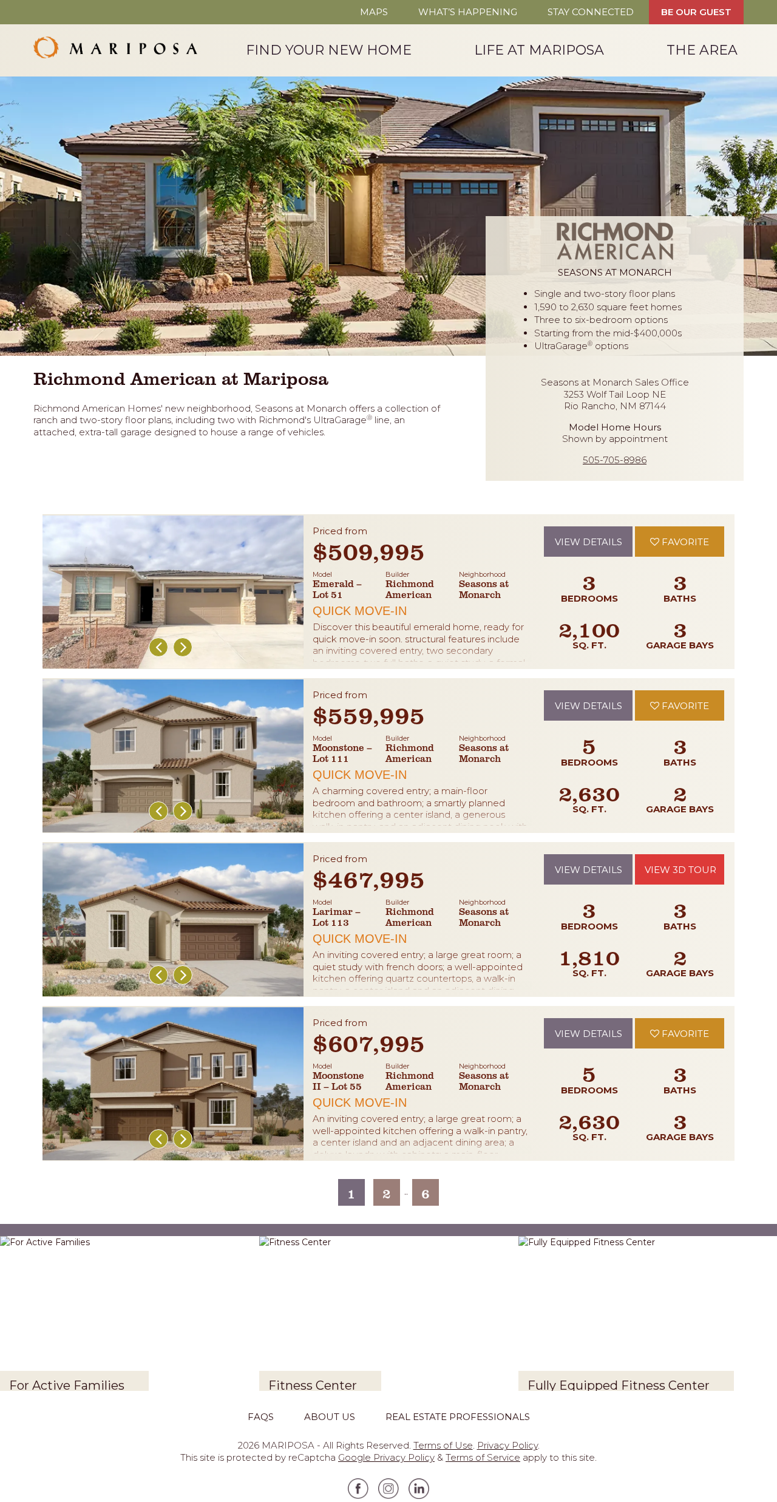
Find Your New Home (329, 49)
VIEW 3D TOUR (680, 869)
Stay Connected (591, 12)
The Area (702, 49)
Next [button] (182, 647)
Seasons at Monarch (484, 588)
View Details (588, 542)
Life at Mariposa (539, 49)
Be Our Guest (696, 12)
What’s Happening (467, 12)
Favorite (684, 542)
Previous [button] (158, 647)
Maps (374, 12)
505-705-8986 (614, 460)
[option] (173, 591)
